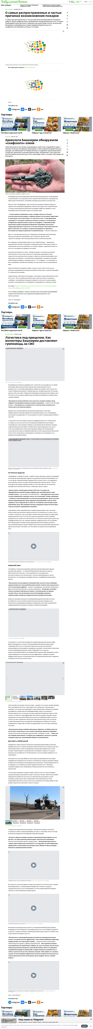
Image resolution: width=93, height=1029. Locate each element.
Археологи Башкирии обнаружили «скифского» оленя (29, 6)
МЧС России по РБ (29, 67)
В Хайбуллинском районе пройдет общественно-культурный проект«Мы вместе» (53, 6)
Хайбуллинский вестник (14, 1)
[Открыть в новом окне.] (14, 109)
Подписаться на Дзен (79, 2)
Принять (84, 1026)
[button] (63, 678)
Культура (7, 136)
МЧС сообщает (6, 5)
